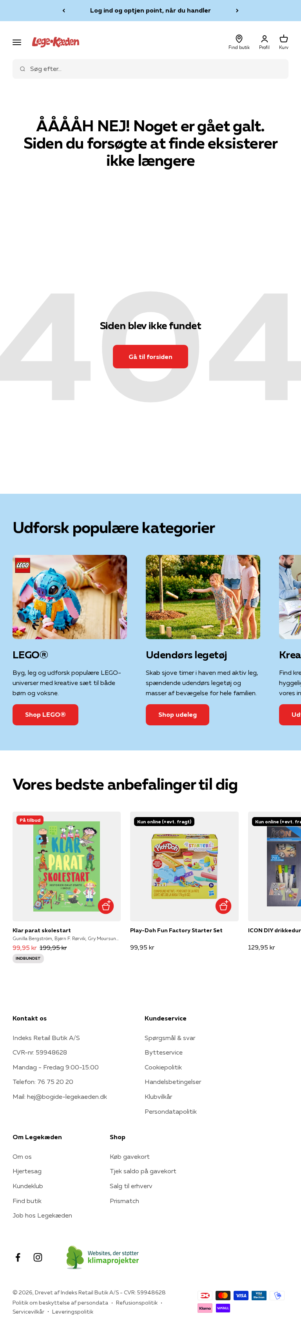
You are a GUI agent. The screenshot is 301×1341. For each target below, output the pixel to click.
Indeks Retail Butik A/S (46, 1038)
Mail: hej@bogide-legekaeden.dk (60, 1096)
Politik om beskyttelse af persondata (60, 1302)
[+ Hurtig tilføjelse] (105, 906)
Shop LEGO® (45, 714)
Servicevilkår (28, 1311)
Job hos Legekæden (42, 1215)
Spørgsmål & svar (170, 1038)
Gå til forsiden (150, 357)
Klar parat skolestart (42, 930)
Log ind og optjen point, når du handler (150, 10)
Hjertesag (27, 1171)
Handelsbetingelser (173, 1081)
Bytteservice (164, 1052)
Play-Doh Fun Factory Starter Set (176, 930)
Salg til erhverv (131, 1186)
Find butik (27, 1201)
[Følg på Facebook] (18, 1257)
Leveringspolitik (72, 1311)
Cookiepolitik (163, 1067)
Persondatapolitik (171, 1111)
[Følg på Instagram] (38, 1257)
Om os (22, 1156)
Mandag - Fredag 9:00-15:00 (56, 1067)
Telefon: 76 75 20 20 (43, 1081)
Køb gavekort (130, 1156)
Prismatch (124, 1201)
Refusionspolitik (137, 1302)
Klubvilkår (158, 1096)
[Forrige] (63, 10)
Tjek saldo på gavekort (143, 1171)
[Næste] (237, 10)
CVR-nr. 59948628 (40, 1052)
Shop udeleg (177, 714)
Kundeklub (28, 1186)
